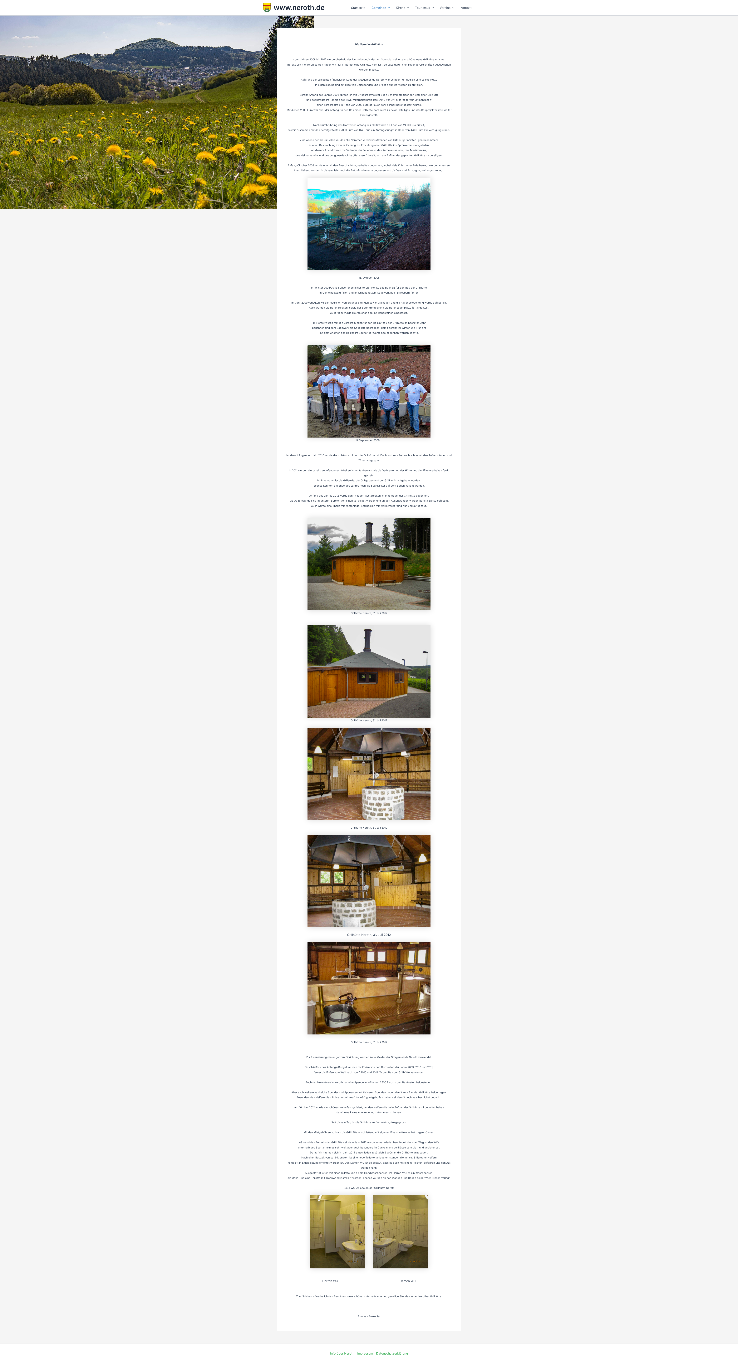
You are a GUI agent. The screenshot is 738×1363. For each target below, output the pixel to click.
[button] (388, 7)
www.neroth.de (299, 7)
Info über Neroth (342, 1353)
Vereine (445, 8)
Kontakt (466, 8)
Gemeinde (378, 8)
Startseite (358, 8)
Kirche (400, 8)
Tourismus (422, 8)
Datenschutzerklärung (392, 1353)
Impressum (365, 1353)
